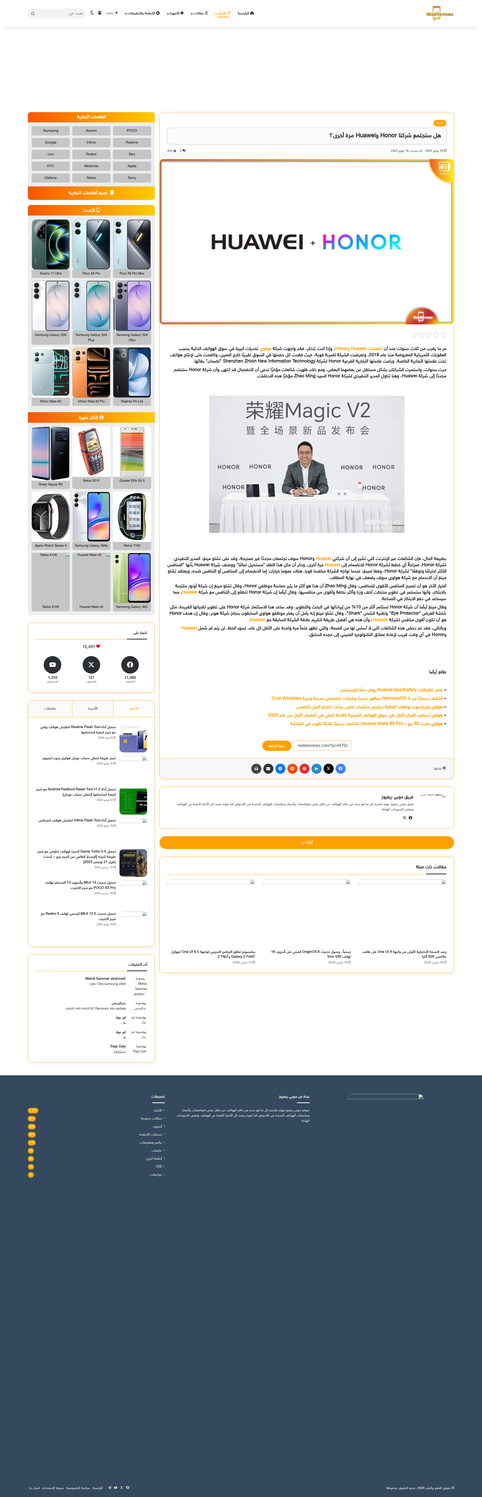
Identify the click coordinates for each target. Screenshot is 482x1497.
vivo (50, 154)
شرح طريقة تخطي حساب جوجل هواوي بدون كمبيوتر (79, 758)
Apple (132, 166)
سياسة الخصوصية (78, 1488)
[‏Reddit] (292, 769)
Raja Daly (118, 1046)
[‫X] (329, 769)
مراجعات (156, 1175)
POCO (132, 131)
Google (50, 142)
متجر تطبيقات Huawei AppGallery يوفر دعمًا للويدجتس (391, 690)
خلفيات (157, 1151)
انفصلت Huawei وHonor (359, 349)
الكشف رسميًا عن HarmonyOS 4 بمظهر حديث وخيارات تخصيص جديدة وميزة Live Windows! (357, 698)
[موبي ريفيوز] (440, 13)
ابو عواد (120, 1018)
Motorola (91, 166)
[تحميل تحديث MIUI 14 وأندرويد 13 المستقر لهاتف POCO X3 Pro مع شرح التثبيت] (133, 894)
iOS (159, 1167)
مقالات (199, 13)
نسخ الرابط (277, 746)
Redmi (91, 154)
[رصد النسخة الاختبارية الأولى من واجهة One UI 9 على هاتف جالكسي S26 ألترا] (402, 913)
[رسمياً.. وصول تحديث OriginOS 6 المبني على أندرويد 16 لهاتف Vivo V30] (307, 913)
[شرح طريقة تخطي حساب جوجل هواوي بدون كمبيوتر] (133, 769)
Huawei (323, 559)
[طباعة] (256, 769)
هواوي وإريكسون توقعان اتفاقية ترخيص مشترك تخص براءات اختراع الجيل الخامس (369, 707)
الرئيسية (244, 13)
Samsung (50, 131)
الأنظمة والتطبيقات (142, 13)
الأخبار (222, 13)
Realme (132, 142)
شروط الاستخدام (53, 1488)
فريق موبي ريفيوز (397, 797)
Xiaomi (91, 131)
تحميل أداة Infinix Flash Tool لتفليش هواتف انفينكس (77, 820)
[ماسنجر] (280, 769)
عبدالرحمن (119, 1003)
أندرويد (157, 1127)
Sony (132, 178)
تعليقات (50, 708)
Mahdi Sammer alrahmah (105, 979)
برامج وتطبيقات (151, 1143)
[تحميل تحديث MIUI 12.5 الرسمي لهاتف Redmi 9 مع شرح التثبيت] (133, 925)
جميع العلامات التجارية (89, 193)
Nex (132, 154)
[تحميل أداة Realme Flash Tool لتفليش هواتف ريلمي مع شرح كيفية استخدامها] (133, 738)
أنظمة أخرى (154, 1159)
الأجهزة (175, 13)
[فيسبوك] (341, 769)
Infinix (91, 142)
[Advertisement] (241, 69)
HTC (50, 166)
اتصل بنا (34, 1488)
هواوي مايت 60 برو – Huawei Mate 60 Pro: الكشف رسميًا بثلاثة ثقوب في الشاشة (366, 724)
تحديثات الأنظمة (150, 1135)
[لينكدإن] (317, 769)
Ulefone (50, 178)
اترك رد (307, 842)
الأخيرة (92, 708)
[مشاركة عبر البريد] (268, 769)
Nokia (91, 178)
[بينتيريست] (304, 769)
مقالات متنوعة (151, 1119)
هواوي (265, 349)
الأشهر (134, 708)
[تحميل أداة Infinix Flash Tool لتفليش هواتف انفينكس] (133, 832)
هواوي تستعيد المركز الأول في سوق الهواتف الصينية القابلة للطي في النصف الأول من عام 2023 (355, 715)
